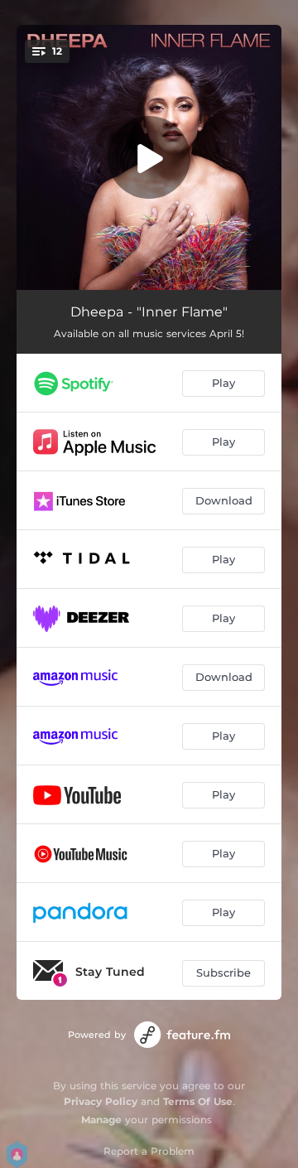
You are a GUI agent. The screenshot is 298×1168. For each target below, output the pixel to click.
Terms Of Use (198, 1101)
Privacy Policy (100, 1101)
